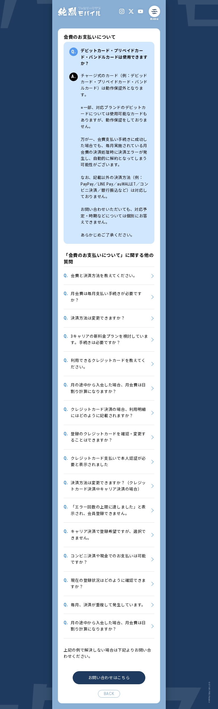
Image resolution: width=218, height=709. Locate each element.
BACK (109, 693)
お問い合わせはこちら (109, 677)
